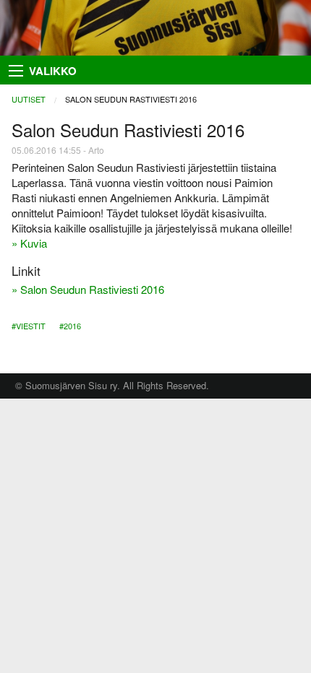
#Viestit (29, 325)
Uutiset (29, 99)
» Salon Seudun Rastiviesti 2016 (88, 289)
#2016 (70, 325)
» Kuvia (29, 243)
